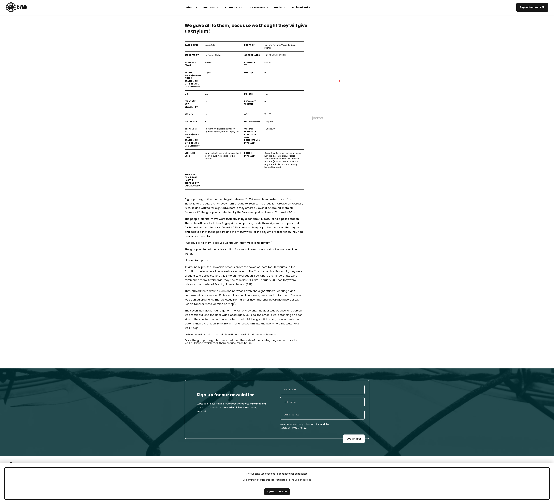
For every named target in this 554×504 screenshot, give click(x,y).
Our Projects (256, 7)
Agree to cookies (277, 491)
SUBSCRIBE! (354, 438)
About (190, 7)
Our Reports (232, 7)
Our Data (209, 7)
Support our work (530, 7)
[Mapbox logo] (317, 118)
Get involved (299, 7)
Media (278, 7)
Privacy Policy (298, 428)
